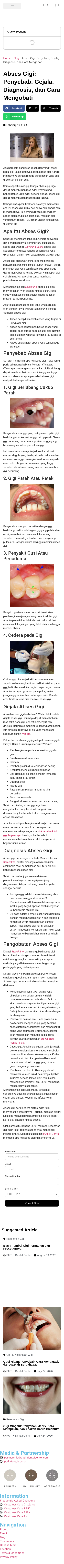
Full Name (10, 1151)
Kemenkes (9, 862)
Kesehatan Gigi (15, 1238)
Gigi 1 (9, 1354)
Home (7, 58)
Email (8, 1164)
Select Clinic (11, 1189)
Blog (16, 58)
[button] (12, 6)
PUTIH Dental (51, 1133)
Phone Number (13, 1176)
